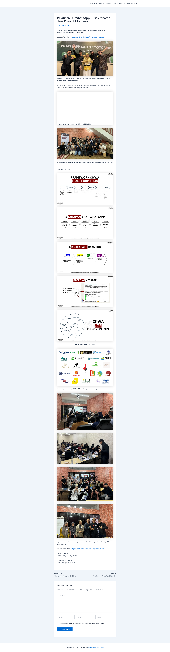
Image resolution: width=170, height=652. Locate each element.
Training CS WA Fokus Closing (99, 3)
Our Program (118, 3)
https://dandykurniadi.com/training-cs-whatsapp (87, 37)
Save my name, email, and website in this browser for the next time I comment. (83, 623)
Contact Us (131, 3)
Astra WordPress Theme (96, 647)
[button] (110, 3)
